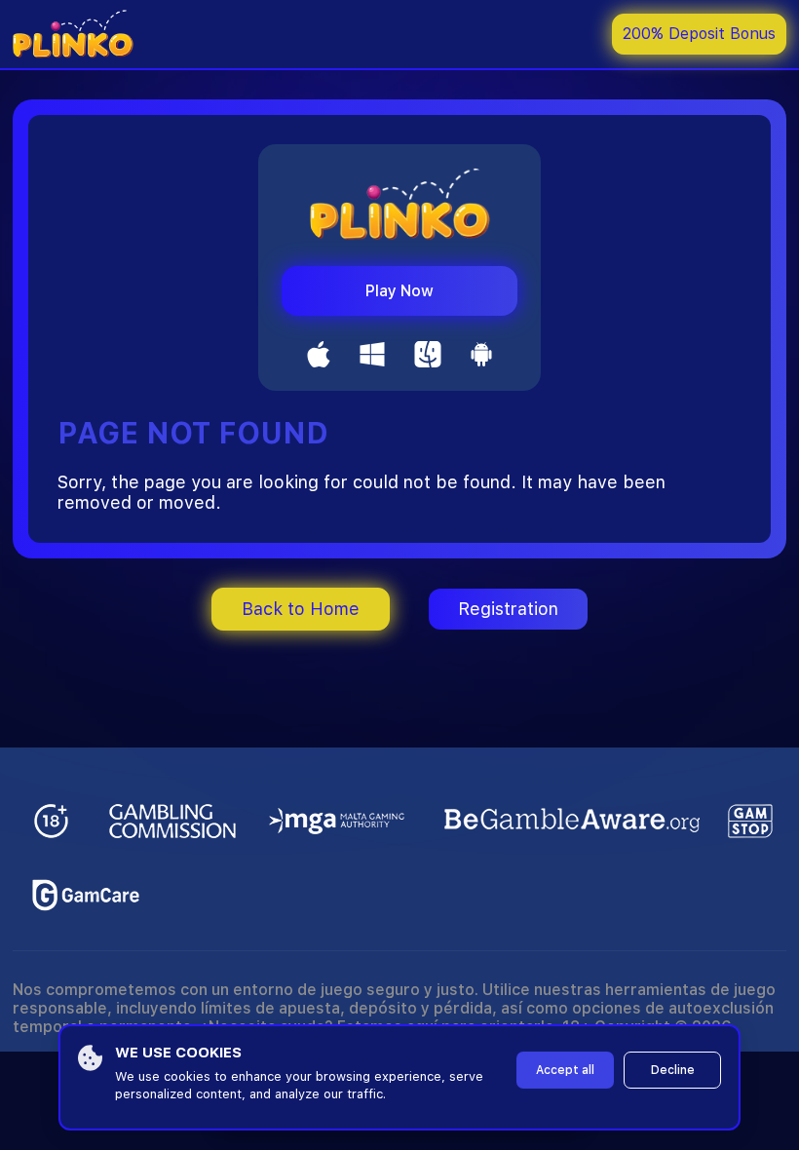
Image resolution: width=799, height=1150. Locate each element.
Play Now (399, 291)
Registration (508, 608)
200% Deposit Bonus (699, 33)
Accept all (565, 1070)
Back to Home (301, 608)
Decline (673, 1070)
